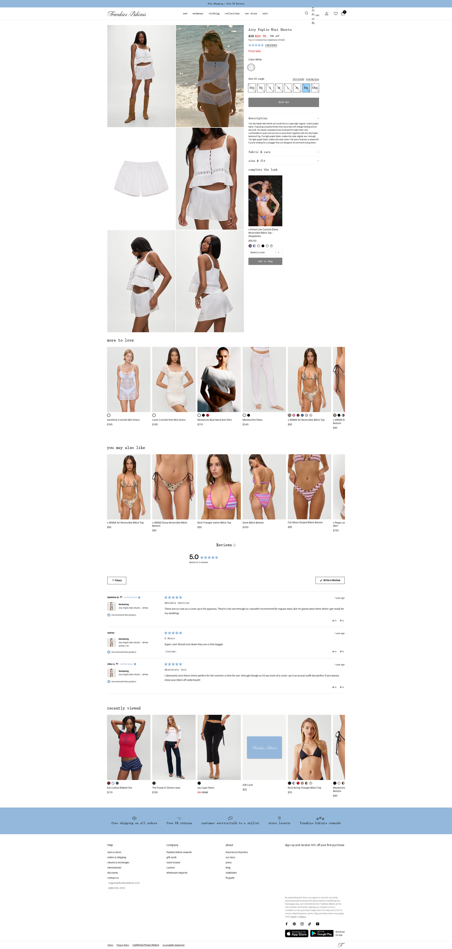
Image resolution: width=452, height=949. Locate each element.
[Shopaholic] (250, 245)
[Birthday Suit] (302, 783)
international (114, 867)
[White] (108, 415)
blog (228, 867)
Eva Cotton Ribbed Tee (119, 787)
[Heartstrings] (207, 415)
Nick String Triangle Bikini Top (304, 787)
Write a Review (334, 581)
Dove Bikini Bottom (253, 522)
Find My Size (312, 79)
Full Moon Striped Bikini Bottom (305, 522)
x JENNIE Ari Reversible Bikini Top (306, 419)
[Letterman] (108, 783)
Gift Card (248, 785)
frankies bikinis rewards (179, 852)
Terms (293, 916)
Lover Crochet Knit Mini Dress (169, 419)
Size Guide (298, 79)
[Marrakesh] (289, 415)
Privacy (302, 916)
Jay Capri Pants (205, 787)
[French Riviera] (267, 245)
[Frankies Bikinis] (126, 13)
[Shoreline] (254, 245)
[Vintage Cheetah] (298, 415)
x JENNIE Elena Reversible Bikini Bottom (169, 524)
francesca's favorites (237, 852)
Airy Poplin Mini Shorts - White (133, 608)
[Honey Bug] (306, 783)
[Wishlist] (336, 13)
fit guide (230, 877)
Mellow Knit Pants (253, 419)
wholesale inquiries (177, 872)
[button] (306, 13)
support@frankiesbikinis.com (123, 883)
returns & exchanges (118, 862)
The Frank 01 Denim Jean (166, 787)
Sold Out (283, 102)
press (228, 862)
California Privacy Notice (146, 945)
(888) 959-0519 (116, 888)
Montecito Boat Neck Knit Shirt (214, 419)
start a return (114, 852)
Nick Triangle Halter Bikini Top (214, 522)
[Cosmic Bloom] (302, 415)
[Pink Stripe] (306, 415)
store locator (173, 862)
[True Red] (298, 783)
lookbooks (231, 872)
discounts (112, 872)
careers (170, 867)
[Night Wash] (154, 783)
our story (230, 857)
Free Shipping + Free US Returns (226, 3)
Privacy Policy (123, 945)
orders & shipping (116, 857)
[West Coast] (343, 415)
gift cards (171, 857)
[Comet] (117, 783)
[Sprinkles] (258, 245)
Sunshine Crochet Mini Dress (123, 419)
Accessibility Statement (173, 945)
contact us (113, 877)
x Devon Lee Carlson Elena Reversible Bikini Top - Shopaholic (263, 233)
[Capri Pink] (293, 415)
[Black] (262, 245)
